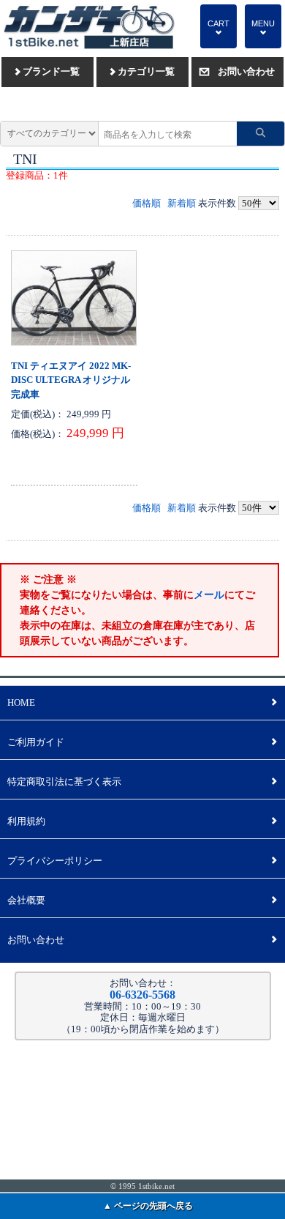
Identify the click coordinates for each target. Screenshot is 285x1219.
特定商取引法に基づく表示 (142, 781)
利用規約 (142, 821)
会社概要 (142, 900)
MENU (263, 28)
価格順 (146, 203)
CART (218, 28)
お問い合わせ (237, 71)
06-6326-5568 (142, 994)
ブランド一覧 (47, 71)
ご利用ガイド (142, 742)
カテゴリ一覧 (142, 71)
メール (209, 594)
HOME (142, 702)
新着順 (181, 203)
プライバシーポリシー (142, 860)
